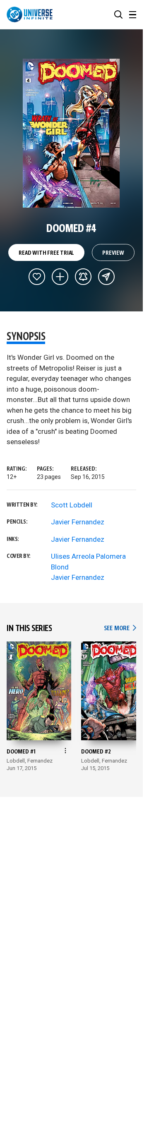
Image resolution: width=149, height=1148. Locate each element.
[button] (118, 14)
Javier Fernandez (77, 522)
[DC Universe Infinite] (30, 14)
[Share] (106, 276)
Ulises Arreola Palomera (88, 556)
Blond (60, 567)
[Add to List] (60, 276)
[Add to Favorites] (37, 276)
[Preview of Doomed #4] (71, 133)
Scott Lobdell (71, 505)
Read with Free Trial (46, 253)
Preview (113, 253)
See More (120, 628)
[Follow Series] (83, 276)
